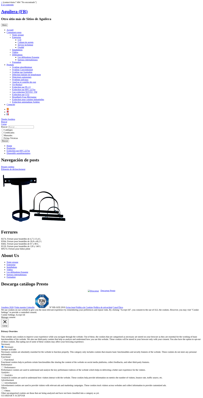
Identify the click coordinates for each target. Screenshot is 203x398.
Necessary (8, 347)
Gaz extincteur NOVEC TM (24, 92)
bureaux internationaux (28, 60)
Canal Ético (118, 307)
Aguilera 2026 (7, 307)
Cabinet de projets (25, 42)
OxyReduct (17, 84)
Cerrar (4, 124)
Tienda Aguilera (8, 119)
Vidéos (15, 52)
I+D (19, 40)
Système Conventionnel (22, 69)
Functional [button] (5, 357)
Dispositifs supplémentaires (18, 153)
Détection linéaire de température (26, 74)
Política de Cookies (84, 307)
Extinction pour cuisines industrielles (28, 99)
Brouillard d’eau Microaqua (24, 97)
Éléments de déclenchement (13, 169)
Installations (17, 50)
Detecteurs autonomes (21, 77)
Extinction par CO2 (20, 94)
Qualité (21, 47)
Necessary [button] (5, 344)
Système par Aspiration (22, 72)
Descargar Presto (108, 290)
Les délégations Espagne (28, 57)
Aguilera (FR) (14, 11)
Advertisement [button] (7, 380)
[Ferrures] (35, 225)
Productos (11, 148)
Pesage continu (7, 167)
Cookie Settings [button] (8, 315)
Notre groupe (18, 35)
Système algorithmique (22, 67)
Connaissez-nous (14, 32)
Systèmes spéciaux (20, 79)
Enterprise (16, 37)
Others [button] (4, 388)
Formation (16, 62)
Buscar (4, 122)
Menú (4, 25)
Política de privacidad (102, 307)
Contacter (11, 104)
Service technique (25, 45)
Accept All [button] (20, 315)
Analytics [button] (5, 372)
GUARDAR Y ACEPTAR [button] (13, 395)
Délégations (17, 55)
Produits (10, 65)
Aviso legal (71, 307)
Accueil (10, 30)
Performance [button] (6, 364)
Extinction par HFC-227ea (23, 89)
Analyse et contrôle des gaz (24, 82)
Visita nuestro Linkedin (24, 307)
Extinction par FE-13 (21, 87)
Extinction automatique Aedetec (26, 102)
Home (9, 146)
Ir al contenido (7, 5)
